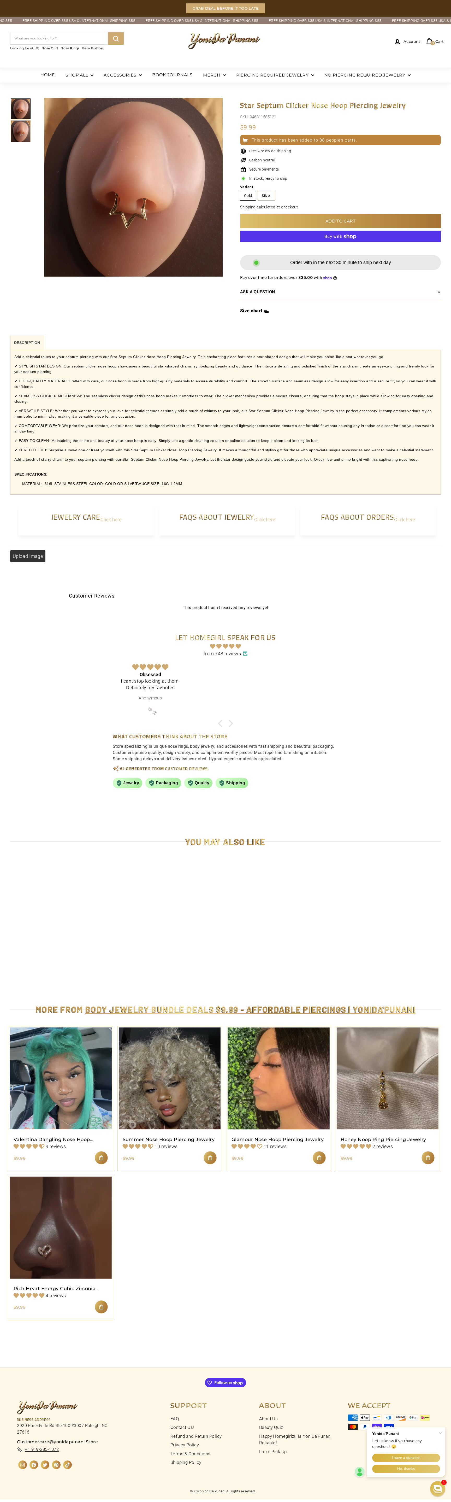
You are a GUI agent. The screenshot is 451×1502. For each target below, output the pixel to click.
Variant (246, 187)
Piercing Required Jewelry (273, 75)
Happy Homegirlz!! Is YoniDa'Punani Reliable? (295, 1440)
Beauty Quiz (271, 1427)
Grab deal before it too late (226, 8)
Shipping (248, 207)
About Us (268, 1418)
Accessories (121, 75)
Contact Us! (182, 1427)
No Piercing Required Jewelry (365, 75)
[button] (104, 1453)
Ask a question (257, 292)
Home (47, 74)
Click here (111, 519)
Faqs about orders (357, 516)
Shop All (77, 75)
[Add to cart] (101, 1157)
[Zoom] (133, 193)
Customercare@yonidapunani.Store (57, 1441)
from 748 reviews (222, 653)
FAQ (174, 1418)
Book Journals (172, 74)
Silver (266, 196)
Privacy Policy (184, 1444)
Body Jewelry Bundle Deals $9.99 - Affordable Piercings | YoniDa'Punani (250, 1009)
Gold (248, 196)
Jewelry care (75, 516)
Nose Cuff (49, 48)
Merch (212, 75)
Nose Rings (70, 48)
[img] (225, 646)
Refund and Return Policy (196, 1436)
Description (27, 343)
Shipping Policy (185, 1462)
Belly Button (92, 48)
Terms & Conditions (190, 1453)
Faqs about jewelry (217, 516)
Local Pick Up (273, 1451)
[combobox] (67, 38)
